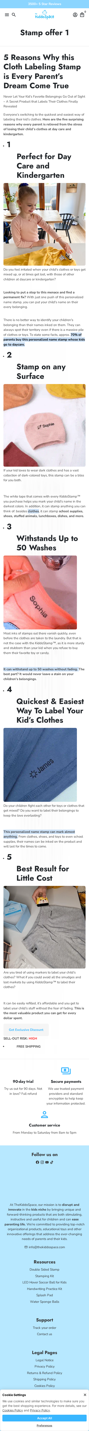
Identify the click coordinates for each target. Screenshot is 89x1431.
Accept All (44, 1418)
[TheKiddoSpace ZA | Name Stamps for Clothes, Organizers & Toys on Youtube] (47, 1162)
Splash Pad (44, 1295)
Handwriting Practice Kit (44, 1289)
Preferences (44, 1425)
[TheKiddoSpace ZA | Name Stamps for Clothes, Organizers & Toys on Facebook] (37, 1162)
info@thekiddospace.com (44, 1247)
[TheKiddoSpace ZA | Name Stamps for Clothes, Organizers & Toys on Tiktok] (51, 1162)
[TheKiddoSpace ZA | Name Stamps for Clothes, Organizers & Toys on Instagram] (42, 1162)
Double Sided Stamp (44, 1269)
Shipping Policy (44, 1379)
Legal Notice (45, 1360)
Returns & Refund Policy (44, 1373)
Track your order (44, 1328)
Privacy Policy (40, 1410)
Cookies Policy (12, 1410)
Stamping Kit (44, 1276)
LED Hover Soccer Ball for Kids (44, 1282)
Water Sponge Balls (44, 1302)
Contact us (44, 1334)
